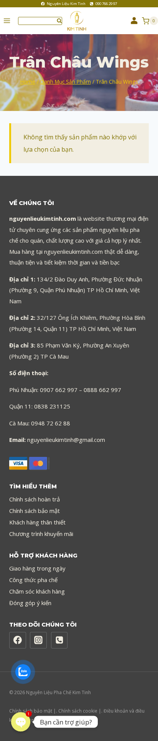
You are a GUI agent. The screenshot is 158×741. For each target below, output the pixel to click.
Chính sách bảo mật (34, 510)
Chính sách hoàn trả (34, 499)
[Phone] (59, 640)
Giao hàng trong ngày (37, 568)
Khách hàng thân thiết (37, 522)
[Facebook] (17, 640)
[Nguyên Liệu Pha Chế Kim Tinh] (79, 21)
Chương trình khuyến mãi (41, 534)
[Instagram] (38, 640)
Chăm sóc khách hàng (37, 591)
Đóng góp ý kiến (30, 603)
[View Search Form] (40, 21)
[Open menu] (7, 21)
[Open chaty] (20, 721)
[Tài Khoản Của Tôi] (134, 21)
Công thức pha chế (33, 580)
